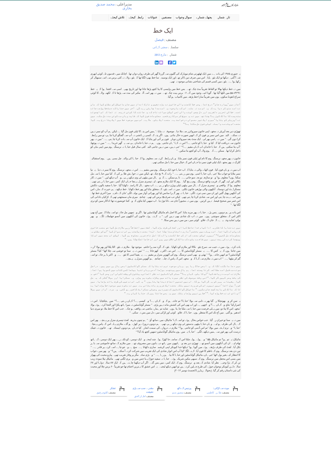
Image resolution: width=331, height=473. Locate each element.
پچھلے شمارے (204, 18)
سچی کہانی (160, 48)
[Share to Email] (161, 62)
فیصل (159, 40)
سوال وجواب (184, 18)
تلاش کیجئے (117, 18)
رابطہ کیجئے (136, 18)
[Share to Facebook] (170, 62)
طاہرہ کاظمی (214, 393)
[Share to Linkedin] (157, 62)
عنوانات (152, 18)
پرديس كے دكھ (184, 388)
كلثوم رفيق (102, 393)
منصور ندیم (177, 393)
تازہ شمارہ (223, 18)
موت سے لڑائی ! (221, 388)
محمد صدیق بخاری (114, 6)
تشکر (113, 388)
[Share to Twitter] (174, 62)
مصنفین (166, 18)
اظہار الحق (140, 396)
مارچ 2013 (160, 55)
